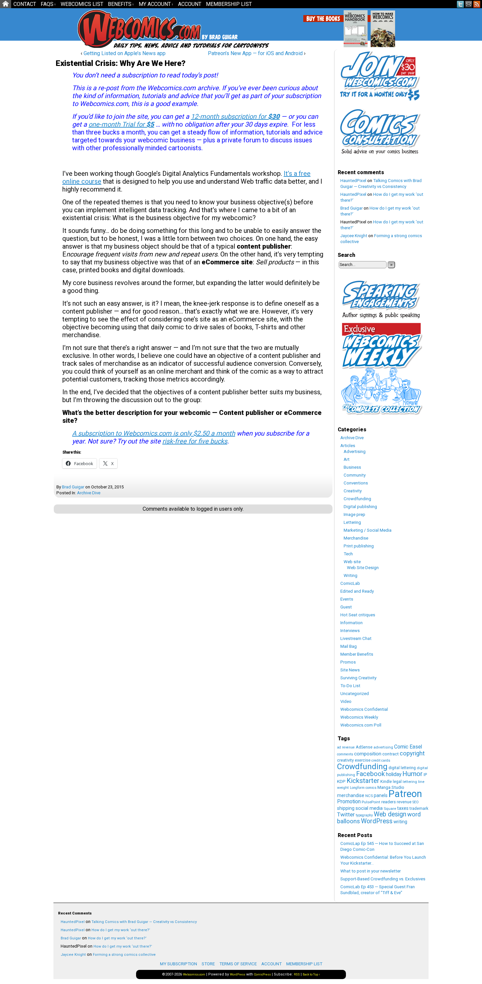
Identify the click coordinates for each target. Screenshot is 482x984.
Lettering (352, 522)
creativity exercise (354, 760)
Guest (346, 607)
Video (345, 701)
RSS (477, 4)
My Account (156, 4)
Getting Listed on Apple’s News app (125, 53)
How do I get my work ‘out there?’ (120, 930)
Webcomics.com (112, 28)
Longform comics (363, 788)
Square (390, 808)
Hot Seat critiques (357, 614)
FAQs (48, 4)
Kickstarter (363, 781)
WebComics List (82, 4)
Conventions (356, 483)
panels (381, 795)
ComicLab (350, 583)
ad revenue (346, 747)
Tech (348, 553)
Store (208, 963)
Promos (348, 662)
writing (400, 821)
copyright (412, 753)
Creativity (353, 490)
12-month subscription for (235, 116)
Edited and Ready (357, 591)
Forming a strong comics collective (124, 955)
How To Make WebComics (416, 26)
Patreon (405, 793)
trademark (419, 808)
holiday (393, 774)
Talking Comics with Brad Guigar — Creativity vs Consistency (144, 922)
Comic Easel (408, 747)
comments (345, 754)
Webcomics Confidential (364, 709)
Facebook (370, 774)
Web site (352, 561)
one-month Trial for (121, 124)
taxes (403, 808)
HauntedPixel (353, 180)
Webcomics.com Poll (360, 725)
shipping (345, 808)
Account (189, 4)
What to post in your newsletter (370, 871)
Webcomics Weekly (359, 717)
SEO (415, 802)
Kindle (386, 781)
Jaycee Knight (353, 235)
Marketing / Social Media (368, 530)
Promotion (349, 801)
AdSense (364, 747)
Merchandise (356, 538)
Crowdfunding (357, 498)
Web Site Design (363, 567)
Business (352, 467)
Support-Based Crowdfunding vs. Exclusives (382, 878)
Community (355, 475)
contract (390, 753)
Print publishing (359, 545)
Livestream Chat (356, 638)
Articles (347, 445)
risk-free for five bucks (194, 441)
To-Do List (350, 685)
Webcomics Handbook (389, 25)
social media (369, 808)
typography (364, 815)
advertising (383, 747)
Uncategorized (354, 693)
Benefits (121, 4)
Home (5, 4)
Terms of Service (238, 963)
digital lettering (402, 767)
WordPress (376, 821)
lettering (410, 781)
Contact (24, 4)
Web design (390, 814)
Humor (412, 774)
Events (346, 599)
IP (425, 774)
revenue (404, 801)
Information (351, 622)
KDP (341, 781)
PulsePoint (371, 802)
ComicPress (262, 974)
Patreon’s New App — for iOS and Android (255, 53)
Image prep (354, 514)
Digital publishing (360, 506)
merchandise (350, 795)
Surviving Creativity (358, 677)
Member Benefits (356, 654)
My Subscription (178, 963)
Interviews (350, 630)
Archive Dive (88, 492)
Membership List (229, 4)
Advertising (355, 451)
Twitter (460, 4)
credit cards (381, 760)
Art (347, 459)
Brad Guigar (73, 486)
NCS (369, 795)
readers (388, 801)
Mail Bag (348, 646)
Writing (350, 575)
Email (469, 4)
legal (397, 781)
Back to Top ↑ (311, 974)
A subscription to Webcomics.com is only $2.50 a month (153, 433)
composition (367, 754)
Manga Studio (390, 787)
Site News (350, 669)
